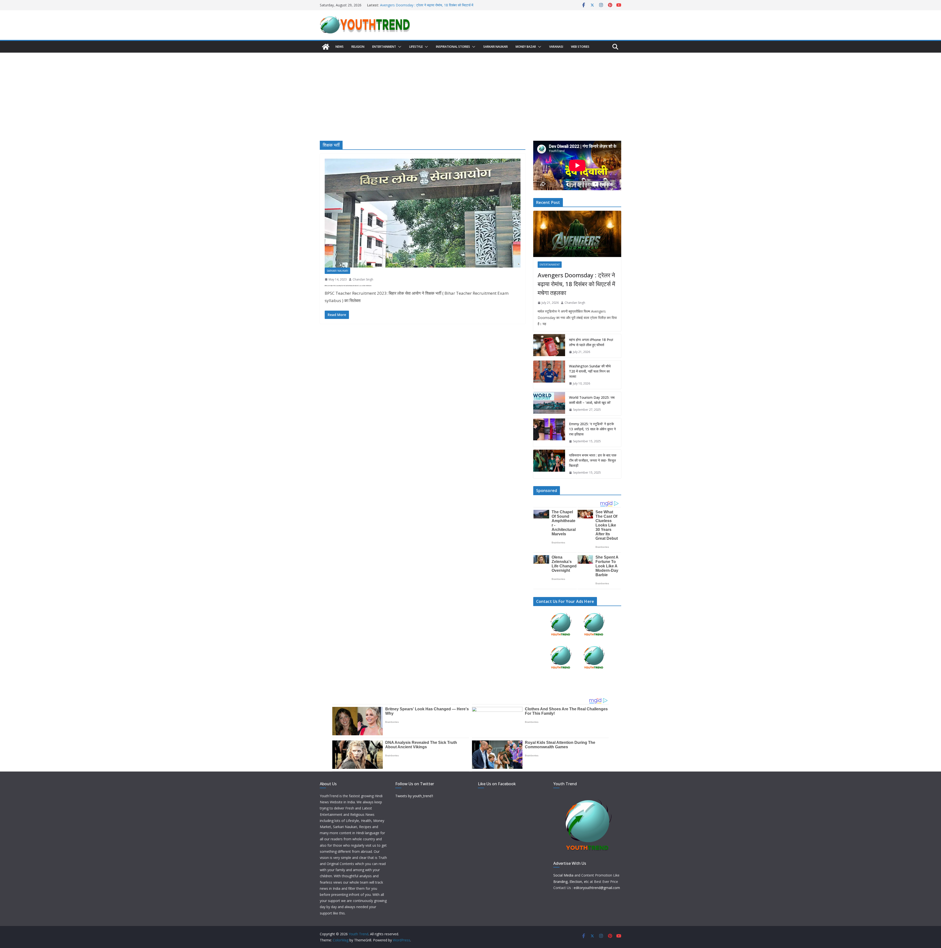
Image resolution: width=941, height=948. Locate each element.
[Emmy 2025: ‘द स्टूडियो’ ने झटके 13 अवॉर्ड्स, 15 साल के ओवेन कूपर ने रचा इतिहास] (549, 432)
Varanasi (556, 47)
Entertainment (384, 47)
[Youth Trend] (326, 47)
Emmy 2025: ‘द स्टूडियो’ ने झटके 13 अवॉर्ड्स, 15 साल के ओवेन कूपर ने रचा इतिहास (592, 428)
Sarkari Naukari (495, 47)
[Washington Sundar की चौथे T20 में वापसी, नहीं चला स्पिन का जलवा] (549, 375)
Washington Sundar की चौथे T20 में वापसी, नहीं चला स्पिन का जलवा (590, 371)
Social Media (563, 875)
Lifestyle (416, 47)
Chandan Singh (363, 279)
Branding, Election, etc (571, 881)
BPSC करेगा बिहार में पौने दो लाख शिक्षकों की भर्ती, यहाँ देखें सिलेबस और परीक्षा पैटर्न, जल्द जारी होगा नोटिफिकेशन (348, 285)
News (339, 47)
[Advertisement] (470, 89)
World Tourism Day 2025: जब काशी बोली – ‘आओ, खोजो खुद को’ (592, 400)
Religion (357, 47)
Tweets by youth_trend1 (414, 796)
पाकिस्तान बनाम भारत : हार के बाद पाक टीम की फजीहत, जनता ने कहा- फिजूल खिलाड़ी (592, 460)
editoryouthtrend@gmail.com (597, 887)
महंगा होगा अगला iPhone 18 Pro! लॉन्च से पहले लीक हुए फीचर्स (591, 342)
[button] (398, 47)
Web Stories (580, 47)
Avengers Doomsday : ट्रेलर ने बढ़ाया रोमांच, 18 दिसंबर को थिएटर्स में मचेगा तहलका (576, 284)
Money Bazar (526, 47)
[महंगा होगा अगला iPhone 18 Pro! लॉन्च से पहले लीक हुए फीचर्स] (549, 346)
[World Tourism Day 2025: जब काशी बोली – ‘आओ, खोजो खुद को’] (549, 403)
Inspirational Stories (453, 47)
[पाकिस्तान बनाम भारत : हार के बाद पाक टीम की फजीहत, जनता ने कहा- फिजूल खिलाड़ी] (549, 464)
